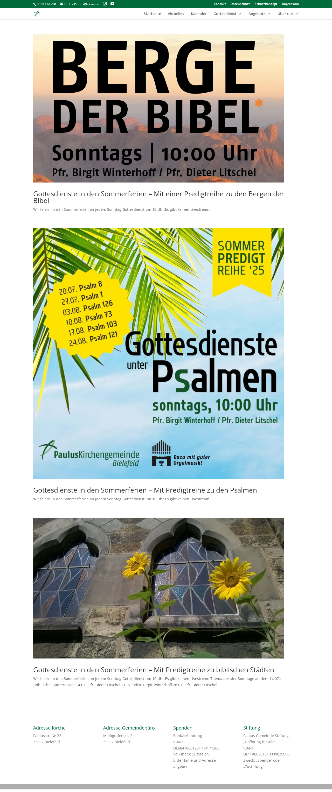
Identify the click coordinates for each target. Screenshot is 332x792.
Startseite (152, 14)
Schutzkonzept (266, 4)
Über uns (286, 14)
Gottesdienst (225, 14)
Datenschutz (240, 4)
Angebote (257, 14)
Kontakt (220, 4)
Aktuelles (176, 14)
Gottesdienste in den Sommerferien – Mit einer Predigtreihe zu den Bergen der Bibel (158, 197)
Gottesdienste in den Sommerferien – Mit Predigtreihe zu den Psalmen (145, 490)
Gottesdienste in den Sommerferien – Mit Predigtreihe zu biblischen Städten (153, 669)
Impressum (290, 4)
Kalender (199, 14)
